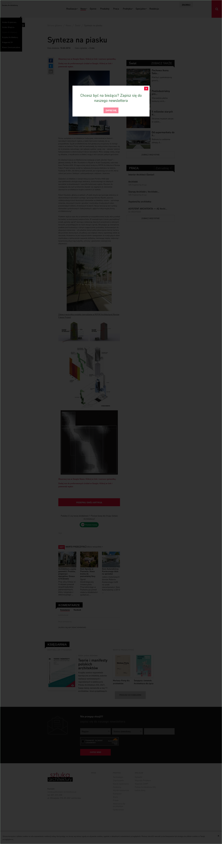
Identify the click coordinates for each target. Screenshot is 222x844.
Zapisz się (111, 110)
